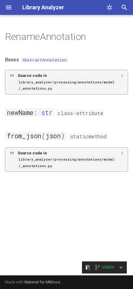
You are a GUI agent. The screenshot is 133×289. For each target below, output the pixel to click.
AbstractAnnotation (44, 60)
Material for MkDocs (42, 282)
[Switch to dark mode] (109, 7)
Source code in (66, 82)
